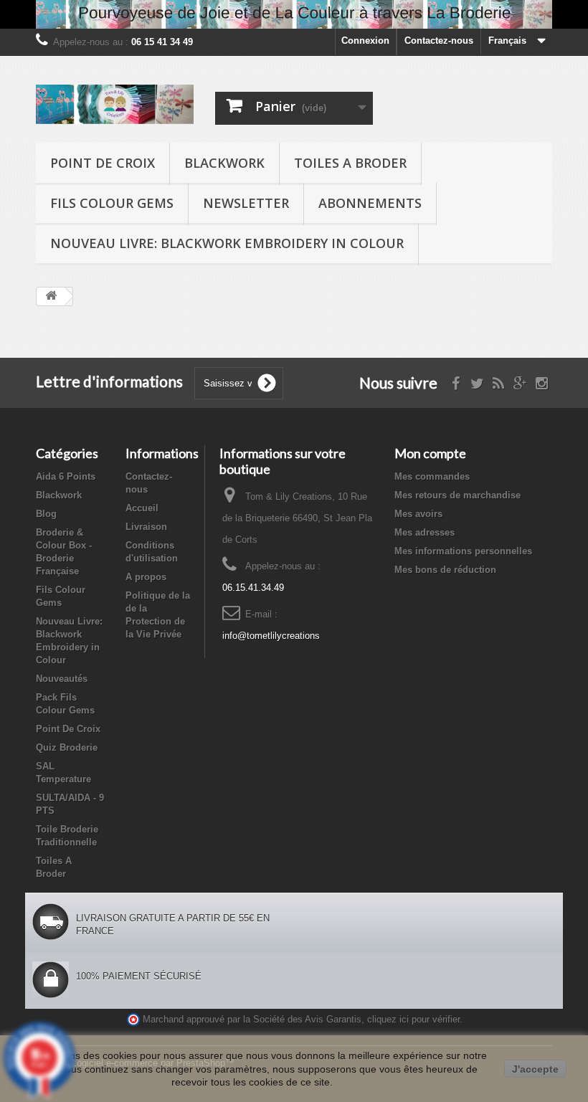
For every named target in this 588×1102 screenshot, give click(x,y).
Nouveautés (61, 678)
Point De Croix (102, 162)
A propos (145, 576)
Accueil (141, 508)
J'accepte (535, 1069)
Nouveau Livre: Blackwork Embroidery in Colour (227, 243)
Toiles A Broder (350, 162)
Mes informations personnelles (463, 551)
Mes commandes (432, 476)
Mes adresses (424, 532)
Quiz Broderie (67, 747)
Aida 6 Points (65, 476)
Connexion (365, 40)
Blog (46, 513)
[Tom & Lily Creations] (115, 104)
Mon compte (430, 453)
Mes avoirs (418, 513)
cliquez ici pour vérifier (413, 1020)
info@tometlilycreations (271, 635)
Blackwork (224, 162)
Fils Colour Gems (112, 203)
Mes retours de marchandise (457, 495)
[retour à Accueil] (51, 296)
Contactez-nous (438, 40)
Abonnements (370, 203)
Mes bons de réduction (445, 569)
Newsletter (246, 203)
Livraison (146, 526)
